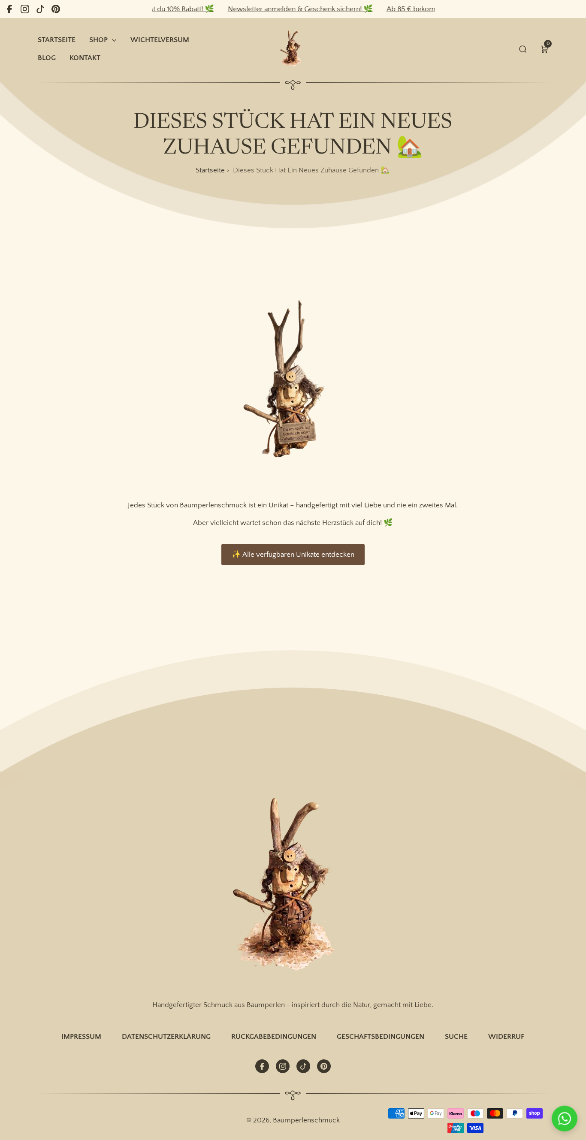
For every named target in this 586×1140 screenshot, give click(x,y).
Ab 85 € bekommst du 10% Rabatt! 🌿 (430, 9)
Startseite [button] (57, 40)
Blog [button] (47, 58)
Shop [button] (98, 40)
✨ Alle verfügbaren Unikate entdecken (293, 554)
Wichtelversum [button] (159, 40)
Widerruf (506, 1036)
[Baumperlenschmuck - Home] (293, 48)
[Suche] (523, 49)
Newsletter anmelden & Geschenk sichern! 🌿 (283, 9)
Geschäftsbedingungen (380, 1036)
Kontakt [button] (84, 58)
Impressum (81, 1036)
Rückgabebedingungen (273, 1036)
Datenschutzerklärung (166, 1036)
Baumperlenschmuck (306, 1120)
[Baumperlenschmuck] (293, 885)
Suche (456, 1036)
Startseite (210, 170)
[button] (544, 49)
